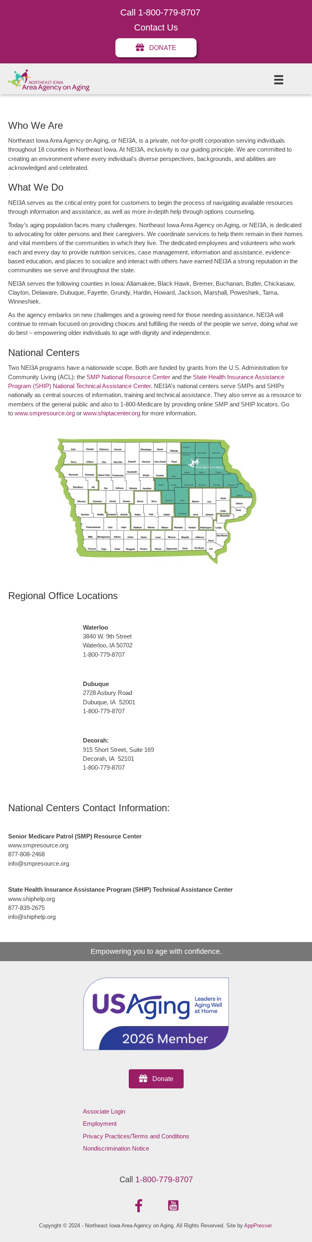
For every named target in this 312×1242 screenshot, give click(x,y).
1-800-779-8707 (164, 1179)
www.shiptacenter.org (111, 413)
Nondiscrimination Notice (116, 1148)
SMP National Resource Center (128, 376)
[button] (139, 1206)
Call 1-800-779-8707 (160, 12)
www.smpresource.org (45, 413)
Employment (100, 1123)
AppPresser (257, 1225)
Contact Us (156, 27)
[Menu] (279, 79)
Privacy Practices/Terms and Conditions (136, 1136)
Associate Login (104, 1111)
